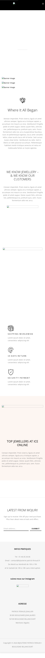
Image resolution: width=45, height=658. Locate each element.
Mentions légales (22, 623)
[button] (41, 5)
